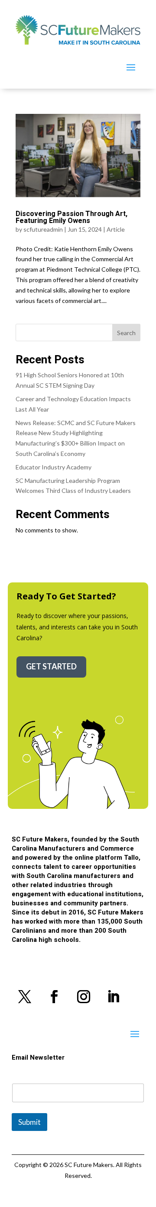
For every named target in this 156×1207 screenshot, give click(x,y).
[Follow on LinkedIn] (113, 997)
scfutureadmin (43, 229)
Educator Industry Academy (53, 467)
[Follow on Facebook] (54, 997)
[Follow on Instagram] (84, 997)
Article (116, 229)
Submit (29, 1122)
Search (126, 332)
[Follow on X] (25, 997)
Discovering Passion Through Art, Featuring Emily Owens (71, 217)
